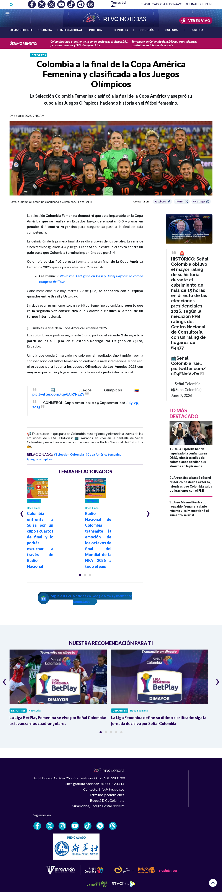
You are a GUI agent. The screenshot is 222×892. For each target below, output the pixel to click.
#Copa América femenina (103, 454)
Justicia (197, 30)
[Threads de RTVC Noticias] (113, 826)
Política (95, 30)
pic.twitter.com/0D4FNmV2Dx (188, 371)
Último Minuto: (23, 43)
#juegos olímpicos (40, 459)
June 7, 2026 (181, 395)
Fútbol (34, 501)
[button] (79, 575)
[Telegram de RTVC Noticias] (100, 826)
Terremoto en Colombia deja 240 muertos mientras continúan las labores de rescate (164, 43)
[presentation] (21, 512)
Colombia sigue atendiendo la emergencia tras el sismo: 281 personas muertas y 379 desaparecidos (89, 43)
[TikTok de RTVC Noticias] (87, 826)
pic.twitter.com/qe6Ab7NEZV (58, 394)
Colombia (45, 30)
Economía (146, 30)
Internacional (71, 30)
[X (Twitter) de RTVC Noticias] (50, 826)
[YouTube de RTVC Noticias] (75, 826)
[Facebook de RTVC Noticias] (37, 826)
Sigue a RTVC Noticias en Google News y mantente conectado (91, 598)
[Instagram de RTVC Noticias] (62, 826)
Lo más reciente (21, 30)
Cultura (171, 30)
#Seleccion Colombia (69, 454)
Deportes (121, 30)
